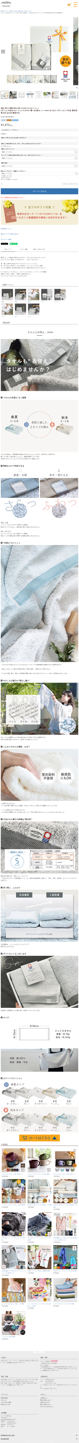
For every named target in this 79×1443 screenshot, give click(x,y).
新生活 (11, 11)
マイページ (4, 1394)
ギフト (7, 11)
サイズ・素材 (23, 249)
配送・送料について (45, 1400)
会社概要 (4, 1412)
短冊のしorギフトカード (8, 149)
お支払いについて (12, 1362)
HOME (2, 11)
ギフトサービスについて (46, 1406)
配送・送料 (44, 1357)
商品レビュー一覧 (5, 1404)
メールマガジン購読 (6, 1402)
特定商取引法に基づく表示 (8, 1435)
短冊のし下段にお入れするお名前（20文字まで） (14, 137)
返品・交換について (45, 1404)
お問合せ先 (44, 1376)
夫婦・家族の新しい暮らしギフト (23, 11)
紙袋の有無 (4, 163)
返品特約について (6, 229)
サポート (43, 1394)
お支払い (4, 1357)
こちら (46, 1365)
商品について (8, 249)
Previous (3, 51)
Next (76, 51)
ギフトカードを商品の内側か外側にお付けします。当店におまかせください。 (22, 155)
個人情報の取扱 (5, 1439)
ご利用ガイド (46, 1370)
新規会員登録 (4, 1398)
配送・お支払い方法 (39, 249)
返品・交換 (4, 1376)
